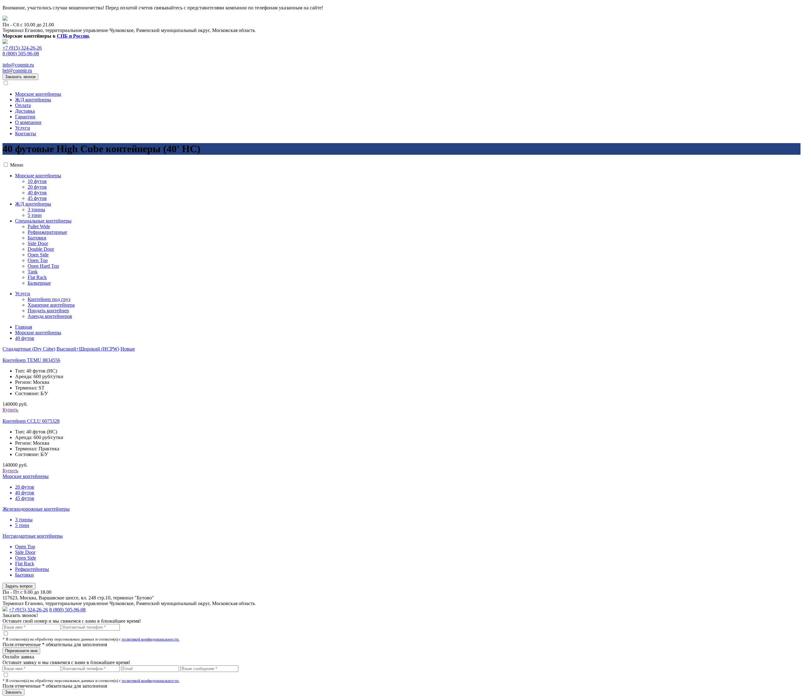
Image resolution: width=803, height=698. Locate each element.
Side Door (38, 243)
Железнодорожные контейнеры (36, 509)
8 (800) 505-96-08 (21, 53)
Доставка (25, 111)
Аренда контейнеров (50, 316)
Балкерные (39, 283)
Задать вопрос (19, 586)
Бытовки (37, 237)
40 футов (37, 192)
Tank (33, 271)
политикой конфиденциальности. (150, 639)
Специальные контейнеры (43, 220)
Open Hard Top (43, 266)
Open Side (38, 254)
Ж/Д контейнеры (33, 99)
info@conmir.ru (18, 64)
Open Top (38, 260)
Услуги (22, 128)
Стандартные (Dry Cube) (29, 349)
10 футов (37, 181)
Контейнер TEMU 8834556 (31, 360)
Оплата (23, 105)
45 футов (37, 198)
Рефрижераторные (47, 232)
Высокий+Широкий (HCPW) (87, 349)
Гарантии (25, 116)
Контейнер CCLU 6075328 (31, 421)
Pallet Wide (39, 226)
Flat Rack (37, 277)
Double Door (41, 249)
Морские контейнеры (38, 94)
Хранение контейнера (51, 305)
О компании (28, 122)
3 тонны (36, 209)
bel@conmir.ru (17, 70)
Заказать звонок (20, 76)
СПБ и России (73, 36)
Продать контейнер (48, 310)
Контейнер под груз (49, 299)
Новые (127, 349)
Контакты (25, 133)
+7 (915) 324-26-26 (22, 48)
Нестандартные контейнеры (33, 536)
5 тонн (35, 215)
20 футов (37, 187)
